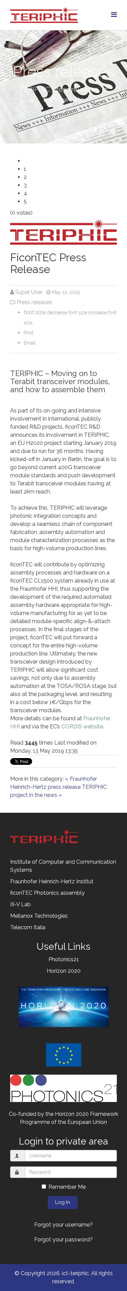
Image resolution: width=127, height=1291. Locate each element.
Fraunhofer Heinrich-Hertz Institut (51, 881)
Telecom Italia (27, 927)
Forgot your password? (63, 1239)
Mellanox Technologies (39, 916)
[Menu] (114, 14)
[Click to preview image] (63, 232)
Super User (28, 292)
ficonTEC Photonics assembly (47, 893)
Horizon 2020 (64, 971)
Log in (62, 1202)
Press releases (34, 302)
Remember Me (67, 1187)
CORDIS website (82, 726)
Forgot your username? (63, 1224)
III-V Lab (20, 904)
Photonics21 (63, 959)
